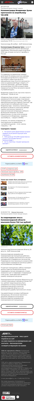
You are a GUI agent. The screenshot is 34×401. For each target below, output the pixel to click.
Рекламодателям (16, 343)
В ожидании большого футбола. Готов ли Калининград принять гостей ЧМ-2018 (18, 203)
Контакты (4, 343)
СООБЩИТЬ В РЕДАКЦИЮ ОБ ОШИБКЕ (13, 345)
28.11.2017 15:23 (5, 6)
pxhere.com (4, 246)
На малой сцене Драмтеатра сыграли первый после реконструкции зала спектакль (16, 133)
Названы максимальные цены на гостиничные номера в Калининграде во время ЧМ (20, 182)
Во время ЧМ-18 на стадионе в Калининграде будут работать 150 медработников (19, 193)
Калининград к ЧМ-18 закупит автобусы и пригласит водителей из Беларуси (18, 198)
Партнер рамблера (15, 393)
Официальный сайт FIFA (20, 41)
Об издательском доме (9, 336)
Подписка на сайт (8, 339)
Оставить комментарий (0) (17, 156)
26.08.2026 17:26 (5, 212)
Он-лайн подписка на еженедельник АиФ (16, 341)
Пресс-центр (23, 336)
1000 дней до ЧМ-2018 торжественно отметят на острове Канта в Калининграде (16, 138)
